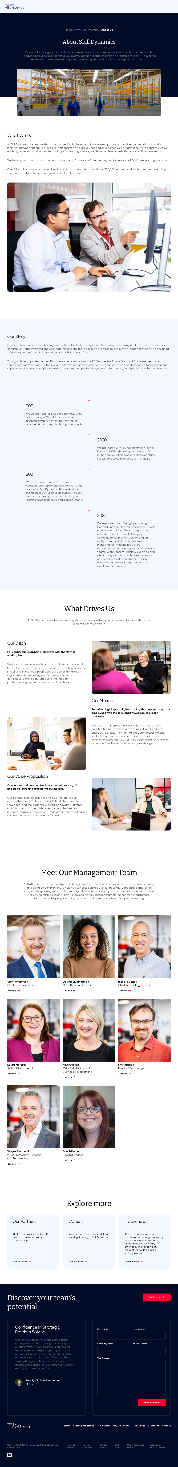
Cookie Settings (88, 1446)
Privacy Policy (103, 1446)
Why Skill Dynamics (87, 29)
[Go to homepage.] (14, 6)
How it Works (103, 1426)
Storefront (153, 1426)
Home (68, 29)
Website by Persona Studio (157, 1446)
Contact (166, 1426)
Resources (140, 1426)
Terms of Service (71, 1446)
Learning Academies (83, 1426)
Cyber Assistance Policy (135, 1446)
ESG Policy (117, 1446)
